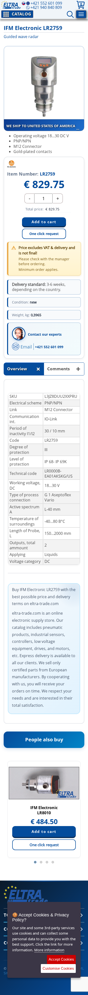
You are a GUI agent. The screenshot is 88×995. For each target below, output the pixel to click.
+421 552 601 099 (49, 347)
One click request (44, 233)
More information (49, 949)
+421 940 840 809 (46, 7)
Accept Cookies (61, 959)
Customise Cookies (58, 968)
